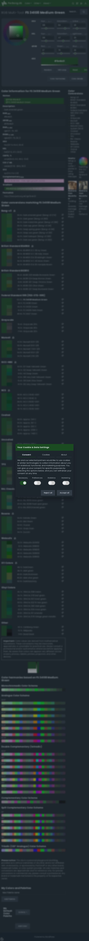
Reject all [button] (48, 492)
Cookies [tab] (46, 454)
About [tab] (64, 454)
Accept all (64, 492)
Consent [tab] (26, 454)
